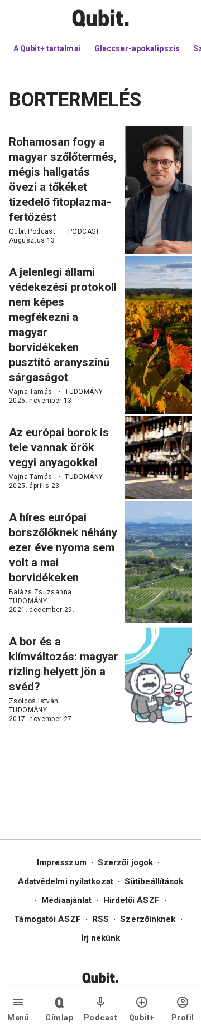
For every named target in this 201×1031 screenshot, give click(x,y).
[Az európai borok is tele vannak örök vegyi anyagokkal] (158, 457)
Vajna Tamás (30, 392)
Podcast (101, 1017)
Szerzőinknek (147, 919)
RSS (100, 919)
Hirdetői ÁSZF (131, 900)
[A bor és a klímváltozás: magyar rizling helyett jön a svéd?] (158, 678)
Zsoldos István (34, 701)
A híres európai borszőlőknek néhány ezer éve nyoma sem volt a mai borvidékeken (63, 547)
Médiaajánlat (66, 900)
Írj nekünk (101, 938)
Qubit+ (142, 1017)
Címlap (59, 1017)
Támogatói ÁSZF (47, 919)
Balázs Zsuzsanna (40, 592)
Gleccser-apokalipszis (137, 48)
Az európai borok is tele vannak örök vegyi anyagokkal (59, 447)
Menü (18, 1017)
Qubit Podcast (32, 231)
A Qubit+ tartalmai (47, 48)
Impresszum (62, 862)
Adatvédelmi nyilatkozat (65, 881)
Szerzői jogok (125, 862)
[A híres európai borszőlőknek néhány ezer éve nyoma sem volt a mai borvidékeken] (158, 562)
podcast (84, 231)
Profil (182, 1017)
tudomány (84, 392)
